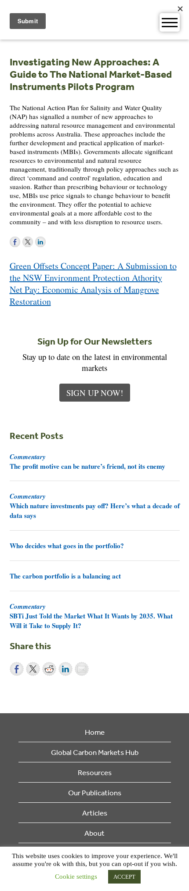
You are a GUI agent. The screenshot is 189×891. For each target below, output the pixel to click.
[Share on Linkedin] (65, 669)
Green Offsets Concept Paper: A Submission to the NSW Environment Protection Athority (93, 272)
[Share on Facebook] (17, 669)
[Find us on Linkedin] (40, 242)
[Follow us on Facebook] (15, 242)
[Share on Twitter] (33, 669)
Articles (94, 812)
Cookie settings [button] (76, 876)
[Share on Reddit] (49, 669)
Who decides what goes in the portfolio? (67, 545)
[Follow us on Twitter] (27, 242)
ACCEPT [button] (124, 876)
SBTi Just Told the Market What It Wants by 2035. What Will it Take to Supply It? (91, 615)
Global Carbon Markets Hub (94, 752)
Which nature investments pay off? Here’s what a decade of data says (95, 505)
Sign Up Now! (94, 392)
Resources (95, 772)
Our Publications (94, 792)
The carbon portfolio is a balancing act (65, 576)
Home (95, 732)
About (94, 832)
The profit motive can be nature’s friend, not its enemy (87, 461)
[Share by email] (82, 669)
